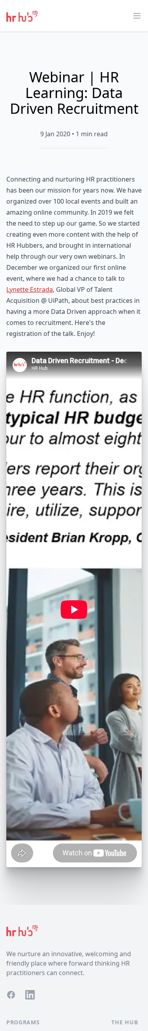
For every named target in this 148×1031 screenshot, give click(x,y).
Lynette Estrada (29, 289)
